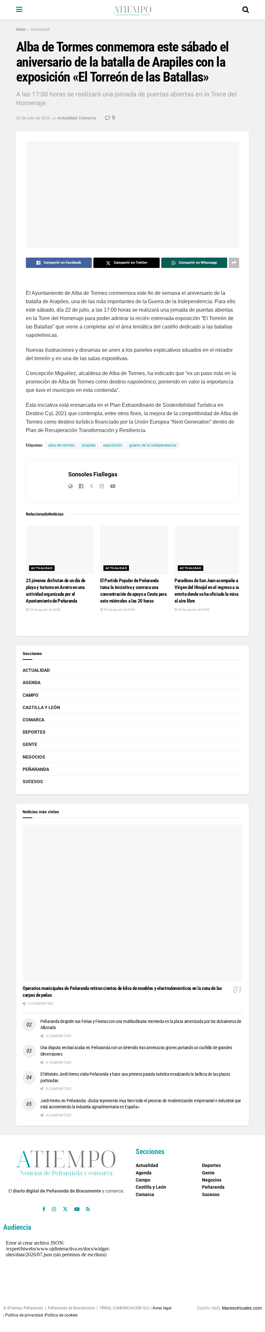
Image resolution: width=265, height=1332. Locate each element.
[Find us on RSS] (88, 1209)
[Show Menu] (19, 9)
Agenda (31, 682)
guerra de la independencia (152, 445)
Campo (30, 695)
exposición (112, 445)
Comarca (87, 118)
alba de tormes (61, 445)
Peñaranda (36, 769)
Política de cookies (61, 1315)
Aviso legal (162, 1308)
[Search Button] (245, 9)
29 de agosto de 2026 (45, 609)
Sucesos (33, 781)
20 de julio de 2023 (33, 118)
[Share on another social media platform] (234, 263)
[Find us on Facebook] (43, 1209)
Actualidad (40, 29)
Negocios (34, 757)
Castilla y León (41, 707)
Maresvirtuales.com (242, 1308)
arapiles (89, 445)
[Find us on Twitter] (65, 1209)
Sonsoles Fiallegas (92, 474)
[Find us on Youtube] (77, 1209)
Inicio (21, 29)
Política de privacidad (24, 1315)
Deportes (34, 732)
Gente (30, 744)
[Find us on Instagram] (54, 1209)
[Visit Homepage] (132, 9)
